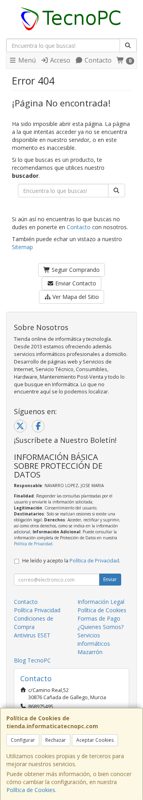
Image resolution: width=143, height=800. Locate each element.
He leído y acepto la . (71, 560)
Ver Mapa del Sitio (75, 297)
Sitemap (22, 247)
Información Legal (100, 601)
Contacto (97, 60)
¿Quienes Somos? (100, 627)
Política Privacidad (37, 610)
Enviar (110, 579)
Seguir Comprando (75, 269)
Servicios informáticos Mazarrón (93, 643)
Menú (26, 60)
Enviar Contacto (75, 283)
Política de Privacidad (33, 543)
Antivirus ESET (32, 635)
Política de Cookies (30, 790)
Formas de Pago (98, 618)
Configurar (23, 740)
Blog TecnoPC (32, 660)
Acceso (59, 60)
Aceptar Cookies (95, 740)
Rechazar (55, 740)
